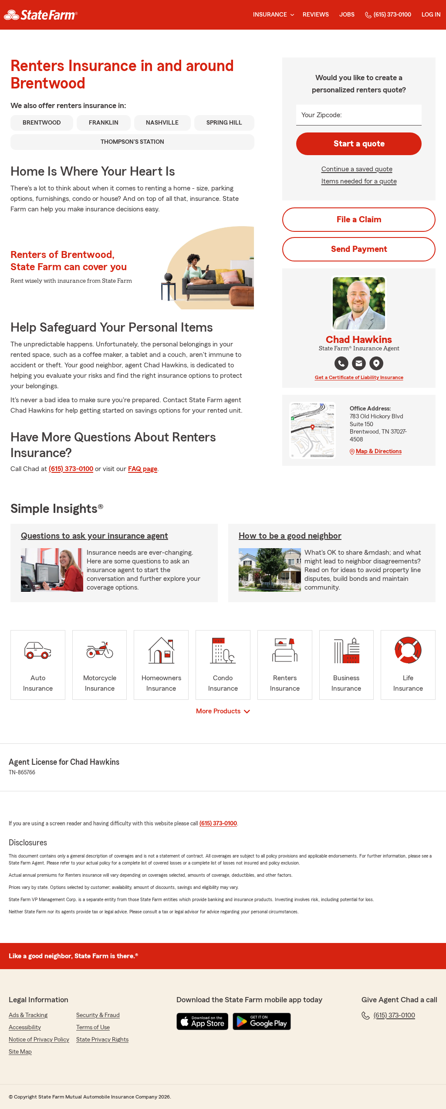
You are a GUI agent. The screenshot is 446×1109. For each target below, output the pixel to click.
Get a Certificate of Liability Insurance (359, 377)
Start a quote (359, 143)
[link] (40, 15)
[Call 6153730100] (341, 363)
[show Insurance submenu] (290, 15)
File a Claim (359, 219)
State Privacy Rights (102, 1040)
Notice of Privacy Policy (39, 1040)
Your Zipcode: (321, 115)
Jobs (347, 15)
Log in (431, 15)
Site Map (20, 1052)
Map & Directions (379, 451)
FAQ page (142, 468)
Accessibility (25, 1027)
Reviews (316, 15)
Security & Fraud (98, 1015)
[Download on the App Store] (202, 1021)
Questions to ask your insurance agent (94, 536)
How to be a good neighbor (290, 536)
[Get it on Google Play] (262, 1021)
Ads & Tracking (28, 1015)
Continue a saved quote (356, 169)
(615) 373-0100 (392, 15)
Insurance (270, 15)
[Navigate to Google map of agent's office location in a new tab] (376, 363)
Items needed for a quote (359, 181)
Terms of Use (93, 1027)
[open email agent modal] (359, 364)
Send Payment (359, 249)
